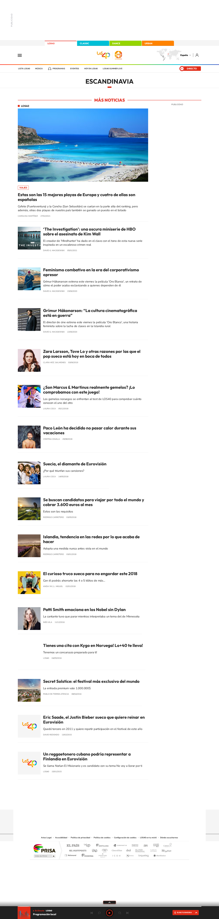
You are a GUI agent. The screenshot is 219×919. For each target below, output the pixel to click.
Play (109, 912)
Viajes (23, 187)
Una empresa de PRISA (44, 848)
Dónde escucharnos (169, 837)
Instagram (90, 803)
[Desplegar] (109, 902)
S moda (130, 854)
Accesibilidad (61, 837)
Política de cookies (102, 837)
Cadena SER (134, 846)
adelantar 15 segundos (120, 913)
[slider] (109, 906)
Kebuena (163, 850)
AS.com (144, 846)
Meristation (159, 854)
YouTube (103, 803)
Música (39, 68)
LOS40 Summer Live (112, 68)
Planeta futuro (152, 850)
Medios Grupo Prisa (44, 856)
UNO (95, 850)
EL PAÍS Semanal (140, 850)
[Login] (197, 55)
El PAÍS (72, 846)
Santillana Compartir (120, 846)
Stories (128, 803)
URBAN (148, 43)
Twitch (122, 803)
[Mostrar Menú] (21, 55)
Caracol (166, 846)
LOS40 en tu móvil (148, 837)
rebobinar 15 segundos (99, 913)
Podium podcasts (102, 854)
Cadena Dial (129, 850)
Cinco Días (116, 850)
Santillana (103, 846)
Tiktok (96, 803)
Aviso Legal (46, 837)
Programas (59, 68)
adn (155, 846)
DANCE (116, 43)
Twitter (109, 803)
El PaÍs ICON (116, 854)
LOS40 (51, 43)
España (184, 55)
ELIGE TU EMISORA (184, 912)
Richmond (70, 854)
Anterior (91, 913)
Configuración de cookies (125, 837)
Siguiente (127, 913)
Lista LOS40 (24, 68)
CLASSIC (84, 43)
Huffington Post (77, 850)
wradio (104, 850)
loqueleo (144, 854)
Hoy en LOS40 (91, 68)
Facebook (115, 803)
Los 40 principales (88, 846)
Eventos (74, 68)
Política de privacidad (80, 837)
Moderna (86, 854)
